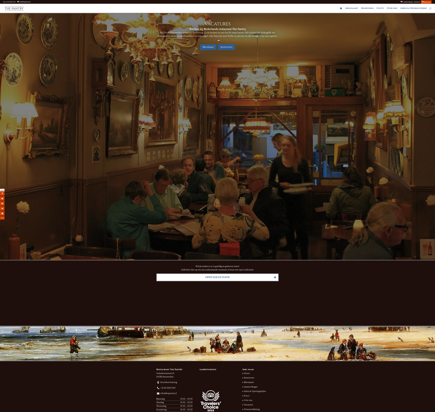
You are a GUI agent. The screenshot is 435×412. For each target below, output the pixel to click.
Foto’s (380, 8)
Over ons (392, 8)
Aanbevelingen (408, 2)
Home (247, 373)
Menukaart (351, 8)
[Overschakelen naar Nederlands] (218, 40)
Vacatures (417, 2)
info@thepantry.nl (168, 393)
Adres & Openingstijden (413, 8)
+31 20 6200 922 (10, 2)
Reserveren (367, 8)
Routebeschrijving (168, 382)
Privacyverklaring (252, 409)
